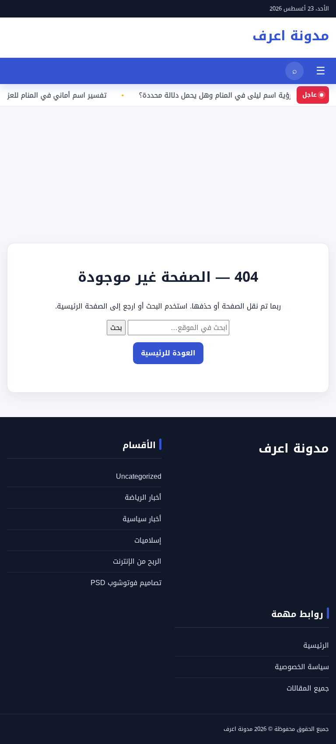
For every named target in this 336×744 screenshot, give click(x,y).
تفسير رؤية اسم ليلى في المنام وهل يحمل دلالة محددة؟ (230, 95)
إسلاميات (147, 540)
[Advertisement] (168, 167)
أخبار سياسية (141, 519)
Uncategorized (138, 476)
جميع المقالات (308, 688)
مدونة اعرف (290, 36)
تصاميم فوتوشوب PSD (126, 583)
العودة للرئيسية (168, 353)
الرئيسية (316, 645)
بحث (116, 327)
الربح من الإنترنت (137, 561)
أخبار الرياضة (143, 497)
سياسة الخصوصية (302, 667)
